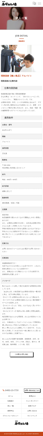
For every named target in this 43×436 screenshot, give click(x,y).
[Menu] (39, 3)
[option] (21, 58)
